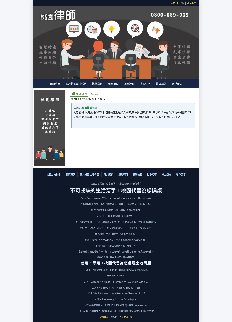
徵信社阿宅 (105, 317)
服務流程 (129, 83)
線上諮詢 (161, 83)
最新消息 (55, 83)
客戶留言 (177, 83)
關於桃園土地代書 (76, 83)
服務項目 (113, 83)
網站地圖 (191, 3)
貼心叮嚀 (145, 83)
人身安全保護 (126, 317)
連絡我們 (97, 83)
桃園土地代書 (177, 3)
